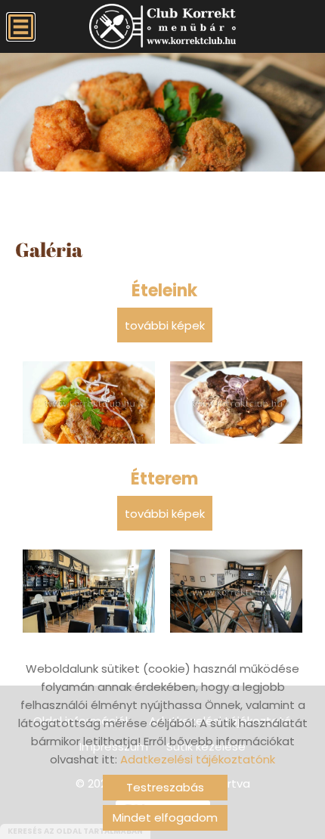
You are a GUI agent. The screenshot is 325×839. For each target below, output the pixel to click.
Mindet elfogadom (165, 817)
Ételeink (164, 291)
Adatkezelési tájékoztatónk (197, 759)
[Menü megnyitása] (21, 27)
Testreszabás (165, 787)
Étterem (164, 479)
